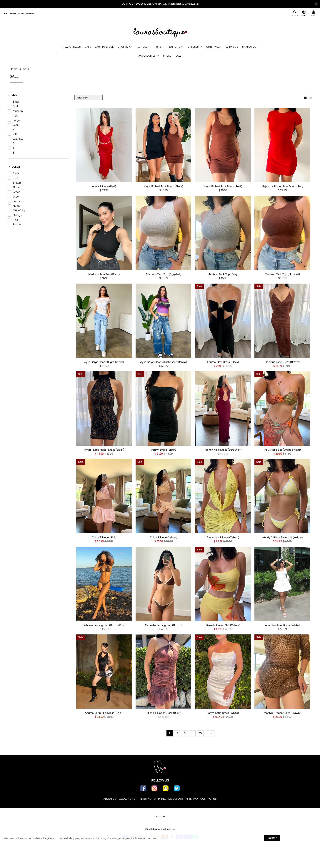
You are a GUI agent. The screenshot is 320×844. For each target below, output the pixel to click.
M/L (15, 115)
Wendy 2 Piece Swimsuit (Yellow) (282, 537)
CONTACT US (208, 798)
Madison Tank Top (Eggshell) (163, 274)
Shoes (167, 56)
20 (200, 733)
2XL (15, 134)
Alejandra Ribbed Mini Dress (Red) (282, 186)
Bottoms (174, 47)
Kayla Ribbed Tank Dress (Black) (163, 186)
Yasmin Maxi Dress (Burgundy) (222, 449)
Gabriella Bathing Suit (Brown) (163, 625)
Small (16, 101)
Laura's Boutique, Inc (164, 828)
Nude (16, 206)
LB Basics (232, 47)
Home (13, 69)
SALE (88, 47)
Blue (15, 178)
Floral (16, 187)
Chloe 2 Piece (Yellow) (163, 537)
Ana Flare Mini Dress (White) (282, 625)
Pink (15, 219)
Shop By (123, 47)
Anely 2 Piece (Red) (104, 186)
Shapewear (249, 47)
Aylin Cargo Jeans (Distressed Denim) (163, 362)
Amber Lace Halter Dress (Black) (104, 449)
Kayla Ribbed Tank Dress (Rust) (223, 186)
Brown (17, 182)
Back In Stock (104, 47)
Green (16, 192)
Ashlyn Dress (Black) (163, 449)
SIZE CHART (175, 798)
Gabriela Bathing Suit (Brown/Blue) (104, 625)
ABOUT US (110, 798)
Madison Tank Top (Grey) (223, 274)
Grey (16, 196)
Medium (18, 111)
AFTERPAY (192, 798)
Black (16, 173)
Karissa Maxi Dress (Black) (223, 362)
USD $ (158, 816)
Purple (17, 224)
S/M (15, 106)
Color (16, 166)
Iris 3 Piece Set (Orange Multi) (282, 449)
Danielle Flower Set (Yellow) (223, 625)
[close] (316, 4)
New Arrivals (72, 47)
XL (14, 129)
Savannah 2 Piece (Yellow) (223, 537)
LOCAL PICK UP (128, 798)
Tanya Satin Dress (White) (223, 713)
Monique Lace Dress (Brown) (282, 362)
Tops (158, 47)
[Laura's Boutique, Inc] (160, 32)
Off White (19, 210)
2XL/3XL (18, 138)
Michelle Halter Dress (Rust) (163, 713)
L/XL (16, 124)
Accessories (147, 56)
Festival (141, 47)
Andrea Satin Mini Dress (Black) (104, 713)
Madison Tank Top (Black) (104, 274)
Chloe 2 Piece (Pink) (104, 537)
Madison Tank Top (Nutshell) (282, 274)
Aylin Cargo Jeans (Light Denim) (104, 362)
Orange (17, 215)
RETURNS (145, 798)
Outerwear (214, 47)
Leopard (18, 201)
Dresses (193, 47)
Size (14, 94)
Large (16, 120)
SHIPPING (160, 798)
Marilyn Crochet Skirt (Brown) (282, 713)
